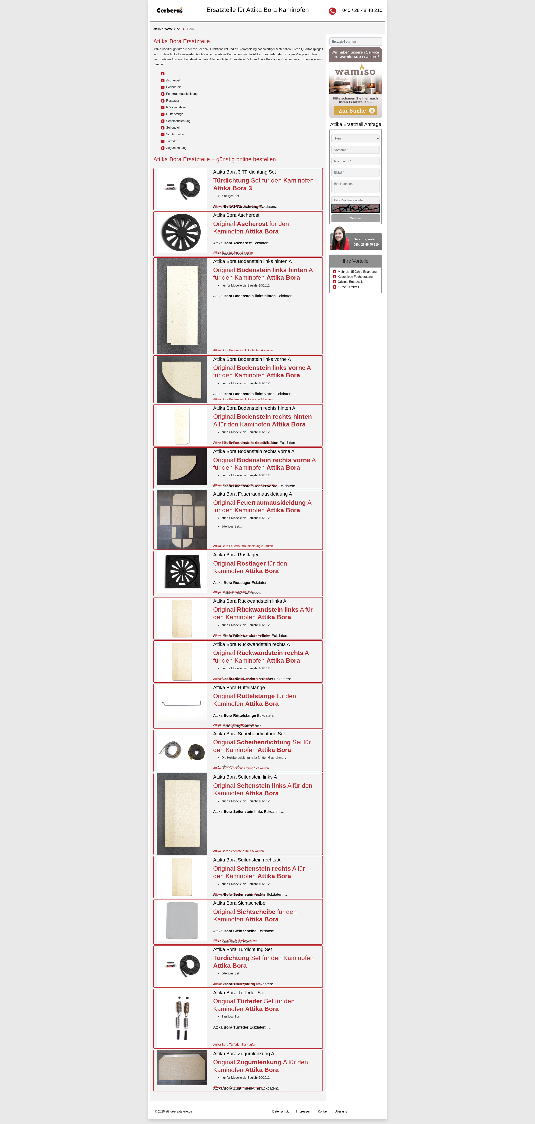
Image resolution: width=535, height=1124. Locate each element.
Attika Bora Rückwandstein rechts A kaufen (242, 678)
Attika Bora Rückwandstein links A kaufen (241, 635)
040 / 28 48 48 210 (362, 10)
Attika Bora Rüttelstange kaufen (234, 725)
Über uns (341, 1111)
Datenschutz (281, 1111)
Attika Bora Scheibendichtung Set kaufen (241, 768)
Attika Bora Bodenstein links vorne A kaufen (243, 399)
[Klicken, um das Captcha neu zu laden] (355, 208)
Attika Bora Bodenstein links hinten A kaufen (243, 350)
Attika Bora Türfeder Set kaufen (234, 1044)
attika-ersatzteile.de (166, 29)
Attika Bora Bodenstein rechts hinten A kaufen (244, 442)
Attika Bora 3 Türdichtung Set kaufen (238, 206)
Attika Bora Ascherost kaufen (233, 252)
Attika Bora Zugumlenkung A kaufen (237, 1087)
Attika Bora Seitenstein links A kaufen (238, 851)
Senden (355, 218)
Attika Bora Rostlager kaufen (232, 592)
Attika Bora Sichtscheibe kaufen (235, 940)
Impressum (304, 1111)
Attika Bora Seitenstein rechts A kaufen (239, 894)
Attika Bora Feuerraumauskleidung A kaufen (243, 546)
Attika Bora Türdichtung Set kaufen (237, 984)
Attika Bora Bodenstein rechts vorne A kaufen (244, 485)
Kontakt (323, 1111)
